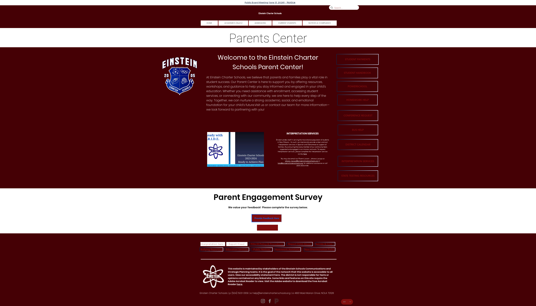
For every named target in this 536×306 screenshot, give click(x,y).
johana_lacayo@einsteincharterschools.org (301, 161)
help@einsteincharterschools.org (290, 163)
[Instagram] (263, 301)
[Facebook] (269, 301)
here (305, 154)
